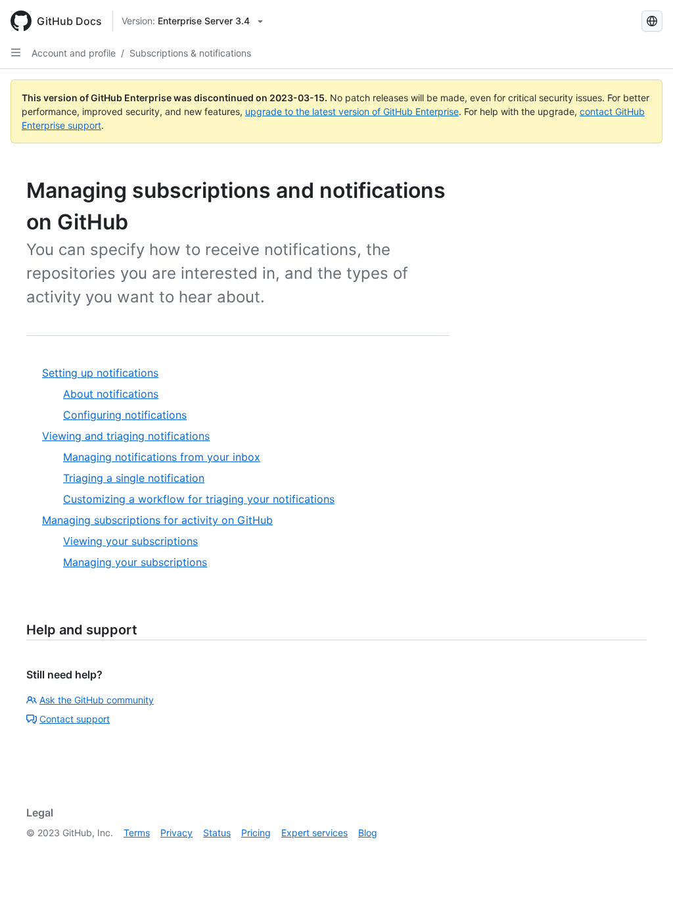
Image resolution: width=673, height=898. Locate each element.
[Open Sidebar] (15, 52)
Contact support (74, 718)
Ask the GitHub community (96, 699)
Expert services (314, 832)
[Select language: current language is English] (651, 21)
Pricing (256, 832)
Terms (137, 832)
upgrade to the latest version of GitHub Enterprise (352, 111)
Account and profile (74, 53)
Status (217, 832)
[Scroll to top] (644, 869)
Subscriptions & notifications (190, 53)
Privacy (176, 832)
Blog (367, 832)
